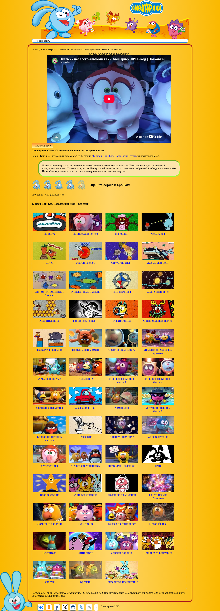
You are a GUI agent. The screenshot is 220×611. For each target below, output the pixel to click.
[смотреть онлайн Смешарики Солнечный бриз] (157, 297)
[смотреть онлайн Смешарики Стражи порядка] (121, 558)
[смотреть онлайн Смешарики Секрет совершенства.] (85, 471)
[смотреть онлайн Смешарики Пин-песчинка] (121, 297)
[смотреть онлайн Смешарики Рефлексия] (85, 442)
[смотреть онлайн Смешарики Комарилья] (121, 413)
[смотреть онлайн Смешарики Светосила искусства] (49, 413)
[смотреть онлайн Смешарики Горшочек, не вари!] (85, 326)
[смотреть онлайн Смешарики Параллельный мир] (49, 355)
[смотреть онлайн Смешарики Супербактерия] (157, 442)
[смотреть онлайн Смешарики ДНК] (49, 268)
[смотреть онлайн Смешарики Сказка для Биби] (85, 413)
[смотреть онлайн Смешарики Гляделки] (49, 587)
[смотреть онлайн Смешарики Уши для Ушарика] (85, 500)
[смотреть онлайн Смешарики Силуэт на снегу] (121, 268)
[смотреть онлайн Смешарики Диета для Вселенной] (121, 471)
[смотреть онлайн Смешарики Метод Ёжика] (157, 529)
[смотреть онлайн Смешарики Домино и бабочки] (49, 529)
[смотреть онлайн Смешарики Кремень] (85, 587)
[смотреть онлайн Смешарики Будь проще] (85, 529)
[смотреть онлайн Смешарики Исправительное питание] (121, 587)
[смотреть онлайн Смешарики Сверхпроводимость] (121, 355)
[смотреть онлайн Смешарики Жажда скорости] (157, 268)
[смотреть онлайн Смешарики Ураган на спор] (85, 268)
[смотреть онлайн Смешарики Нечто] (157, 471)
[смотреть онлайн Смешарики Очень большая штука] (157, 326)
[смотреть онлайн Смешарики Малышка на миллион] (121, 500)
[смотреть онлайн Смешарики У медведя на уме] (49, 384)
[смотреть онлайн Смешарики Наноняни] (121, 239)
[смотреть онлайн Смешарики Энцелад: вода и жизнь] (85, 297)
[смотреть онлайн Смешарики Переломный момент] (85, 355)
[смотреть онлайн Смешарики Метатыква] (157, 239)
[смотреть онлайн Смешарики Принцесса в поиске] (85, 239)
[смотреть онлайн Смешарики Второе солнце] (49, 500)
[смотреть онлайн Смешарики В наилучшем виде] (121, 442)
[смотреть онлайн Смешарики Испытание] (85, 384)
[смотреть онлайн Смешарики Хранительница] (49, 326)
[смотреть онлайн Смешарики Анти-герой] (85, 558)
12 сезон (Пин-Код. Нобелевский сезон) (115, 156)
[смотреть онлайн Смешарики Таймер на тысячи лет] (121, 529)
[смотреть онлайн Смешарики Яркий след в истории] (157, 558)
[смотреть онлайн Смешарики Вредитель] (49, 558)
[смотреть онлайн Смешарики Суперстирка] (49, 471)
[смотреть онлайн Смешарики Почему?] (49, 239)
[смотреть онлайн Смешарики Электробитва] (121, 326)
